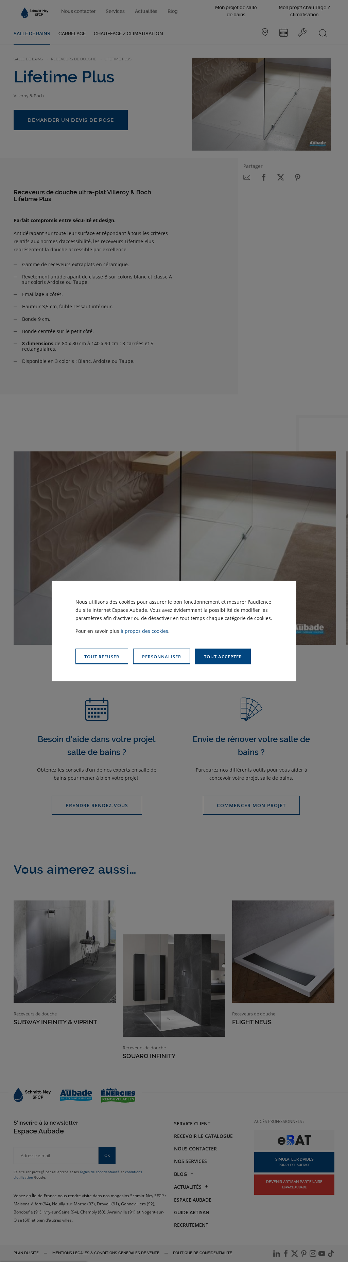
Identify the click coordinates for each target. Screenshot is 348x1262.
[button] (223, 656)
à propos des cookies (144, 630)
